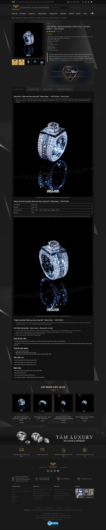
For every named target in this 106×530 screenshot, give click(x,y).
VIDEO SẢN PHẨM (48, 89)
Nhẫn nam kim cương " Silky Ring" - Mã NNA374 (21, 417)
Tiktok (64, 510)
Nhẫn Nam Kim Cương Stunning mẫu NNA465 (63, 417)
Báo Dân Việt (15, 496)
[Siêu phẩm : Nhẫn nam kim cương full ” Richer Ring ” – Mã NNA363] (28, 62)
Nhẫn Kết (71, 13)
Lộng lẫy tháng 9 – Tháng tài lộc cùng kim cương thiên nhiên (32, 2)
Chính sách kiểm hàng (38, 497)
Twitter (31, 510)
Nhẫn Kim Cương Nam (29, 18)
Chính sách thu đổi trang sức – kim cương (42, 489)
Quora (72, 510)
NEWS (13, 2)
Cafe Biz (14, 498)
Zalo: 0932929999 (65, 478)
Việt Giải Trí (14, 500)
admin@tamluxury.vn (87, 478)
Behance (60, 510)
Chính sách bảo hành (38, 491)
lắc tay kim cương (29, 324)
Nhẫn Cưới (63, 13)
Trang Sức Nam (42, 13)
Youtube (48, 510)
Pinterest (41, 510)
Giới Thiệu (14, 489)
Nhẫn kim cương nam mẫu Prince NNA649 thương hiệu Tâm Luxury (42, 418)
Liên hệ (78, 13)
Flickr (44, 510)
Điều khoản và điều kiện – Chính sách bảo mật (21, 492)
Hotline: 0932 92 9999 (44, 478)
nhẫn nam (20, 99)
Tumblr (56, 510)
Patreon (80, 510)
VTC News (14, 494)
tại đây (88, 216)
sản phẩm (62, 332)
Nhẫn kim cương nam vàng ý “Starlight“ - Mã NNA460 (84, 417)
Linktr (76, 510)
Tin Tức (85, 13)
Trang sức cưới (49, 507)
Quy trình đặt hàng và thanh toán (40, 493)
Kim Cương (22, 13)
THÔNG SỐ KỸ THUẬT (33, 89)
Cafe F (13, 502)
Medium (52, 510)
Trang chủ (15, 13)
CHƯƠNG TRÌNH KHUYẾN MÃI (64, 89)
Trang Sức (32, 13)
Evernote (36, 510)
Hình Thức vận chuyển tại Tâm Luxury (41, 495)
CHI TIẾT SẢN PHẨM (19, 89)
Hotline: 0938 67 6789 (44, 479)
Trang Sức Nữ (53, 13)
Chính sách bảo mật (37, 499)
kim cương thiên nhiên (58, 100)
